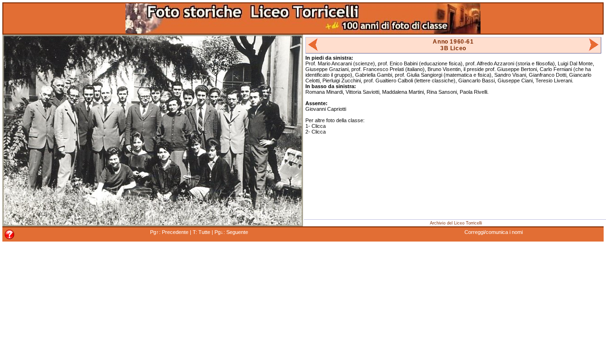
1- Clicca (315, 126)
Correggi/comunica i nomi (493, 232)
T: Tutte (201, 232)
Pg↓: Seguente (231, 232)
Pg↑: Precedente (169, 232)
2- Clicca (315, 132)
